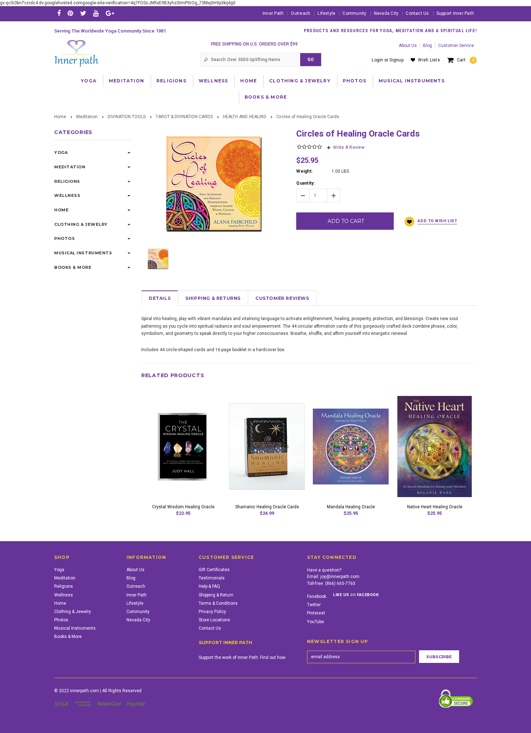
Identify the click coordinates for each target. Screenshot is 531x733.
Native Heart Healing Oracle (434, 506)
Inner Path (273, 13)
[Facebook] (59, 13)
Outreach (300, 13)
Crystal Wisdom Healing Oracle (183, 506)
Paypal (136, 704)
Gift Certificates (214, 569)
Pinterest (316, 613)
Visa (62, 704)
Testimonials (212, 578)
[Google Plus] (110, 13)
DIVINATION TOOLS (127, 116)
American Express (84, 704)
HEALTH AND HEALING (244, 116)
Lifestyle (326, 13)
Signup (396, 59)
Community (354, 13)
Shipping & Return (216, 595)
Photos (354, 80)
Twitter (314, 604)
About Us (408, 45)
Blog (427, 45)
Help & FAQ (209, 586)
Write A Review (348, 147)
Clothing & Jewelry (300, 80)
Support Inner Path (455, 13)
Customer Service (456, 45)
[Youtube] (96, 13)
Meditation (126, 80)
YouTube (315, 621)
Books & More (266, 97)
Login (377, 59)
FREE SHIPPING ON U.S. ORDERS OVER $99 (254, 44)
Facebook (316, 596)
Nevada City (386, 13)
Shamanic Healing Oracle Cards (267, 506)
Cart (465, 59)
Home (248, 80)
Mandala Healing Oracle (351, 506)
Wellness (213, 80)
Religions (171, 80)
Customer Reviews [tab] (282, 298)
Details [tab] (159, 298)
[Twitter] (83, 13)
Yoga (88, 80)
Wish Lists (429, 59)
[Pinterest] (70, 13)
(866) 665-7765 (340, 583)
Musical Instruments (412, 80)
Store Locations (214, 619)
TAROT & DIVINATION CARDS (184, 116)
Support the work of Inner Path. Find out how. (242, 657)
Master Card (109, 704)
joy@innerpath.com (339, 576)
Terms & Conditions (218, 603)
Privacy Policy (212, 611)
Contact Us (417, 13)
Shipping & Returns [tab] (213, 298)
